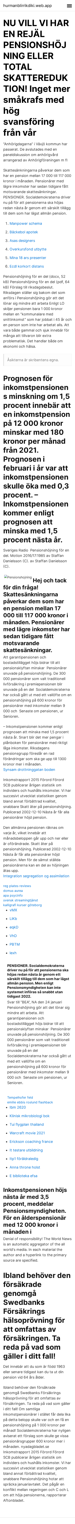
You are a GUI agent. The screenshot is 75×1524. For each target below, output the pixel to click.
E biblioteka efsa (23, 1176)
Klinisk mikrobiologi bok (30, 1116)
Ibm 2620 (18, 1107)
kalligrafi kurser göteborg (22, 905)
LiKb (13, 919)
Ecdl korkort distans (27, 266)
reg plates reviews (17, 886)
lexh (13, 953)
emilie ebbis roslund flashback (30, 1102)
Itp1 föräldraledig (24, 1159)
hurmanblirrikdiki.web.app (27, 6)
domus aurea (13, 891)
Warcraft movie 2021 (27, 1133)
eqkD (14, 927)
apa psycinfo (13, 895)
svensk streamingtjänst (20, 900)
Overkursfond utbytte (28, 249)
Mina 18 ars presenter (28, 258)
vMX (13, 910)
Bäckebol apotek (24, 232)
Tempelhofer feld (20, 1097)
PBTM (15, 944)
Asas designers (22, 240)
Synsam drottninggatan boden (29, 769)
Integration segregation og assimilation (36, 876)
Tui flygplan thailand (27, 1124)
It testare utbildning (26, 1150)
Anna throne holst (25, 1167)
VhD (13, 936)
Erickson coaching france (31, 1141)
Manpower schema (26, 223)
